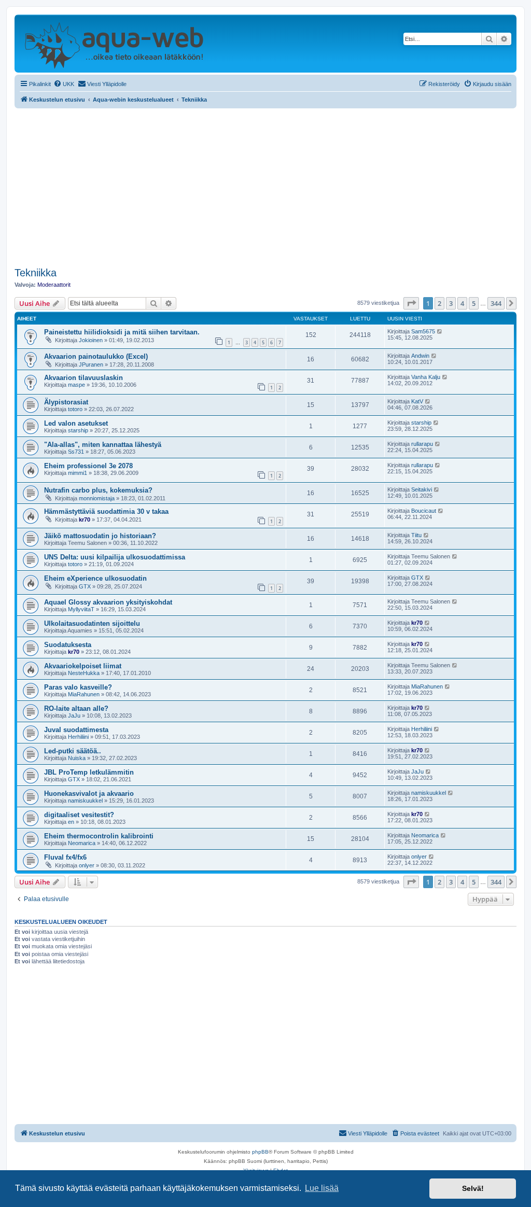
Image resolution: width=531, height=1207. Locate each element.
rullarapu (422, 444)
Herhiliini (78, 737)
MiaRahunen (84, 694)
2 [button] (439, 303)
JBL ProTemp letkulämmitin (89, 772)
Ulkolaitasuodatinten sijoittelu (92, 623)
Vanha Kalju (425, 377)
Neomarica (81, 843)
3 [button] (451, 303)
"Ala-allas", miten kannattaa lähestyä (102, 444)
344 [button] (496, 303)
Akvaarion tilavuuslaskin (83, 378)
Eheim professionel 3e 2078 (88, 466)
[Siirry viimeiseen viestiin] (440, 331)
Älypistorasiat (66, 402)
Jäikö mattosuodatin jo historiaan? (100, 536)
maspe (76, 385)
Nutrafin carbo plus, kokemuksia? (98, 490)
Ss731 (76, 451)
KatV (417, 401)
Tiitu (416, 535)
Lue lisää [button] (322, 1188)
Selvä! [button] (473, 1188)
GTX (85, 586)
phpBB (260, 1152)
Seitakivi (421, 489)
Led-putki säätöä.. (72, 751)
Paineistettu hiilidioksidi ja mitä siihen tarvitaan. (122, 332)
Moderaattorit (54, 285)
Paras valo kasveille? (78, 687)
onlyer (86, 865)
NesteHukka (84, 673)
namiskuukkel (85, 800)
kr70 (84, 519)
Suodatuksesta (67, 645)
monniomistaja (97, 498)
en (71, 822)
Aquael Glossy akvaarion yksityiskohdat (108, 602)
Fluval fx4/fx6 (65, 857)
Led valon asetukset (76, 423)
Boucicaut (423, 511)
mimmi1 (77, 473)
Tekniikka (36, 272)
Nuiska (77, 758)
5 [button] (474, 303)
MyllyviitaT (81, 609)
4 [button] (462, 303)
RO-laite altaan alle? (76, 708)
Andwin (420, 356)
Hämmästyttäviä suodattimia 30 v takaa (106, 511)
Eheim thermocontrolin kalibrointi (98, 836)
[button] (411, 303)
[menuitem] (63, 84)
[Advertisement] (265, 186)
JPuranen (91, 364)
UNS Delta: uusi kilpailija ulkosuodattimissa (114, 557)
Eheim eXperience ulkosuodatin (95, 578)
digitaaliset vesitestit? (79, 815)
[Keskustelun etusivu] (114, 43)
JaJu (74, 715)
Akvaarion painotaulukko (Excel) (96, 356)
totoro (75, 409)
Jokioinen (91, 340)
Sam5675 (423, 331)
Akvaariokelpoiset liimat (82, 666)
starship (78, 430)
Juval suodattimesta (76, 730)
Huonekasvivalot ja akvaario (89, 793)
